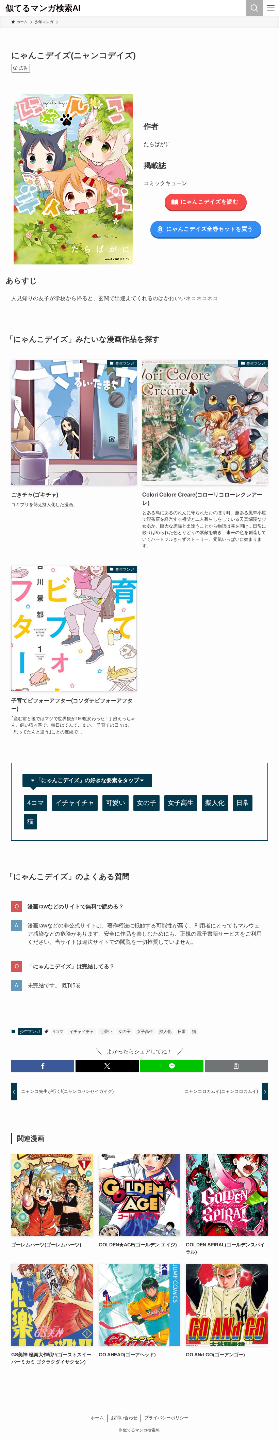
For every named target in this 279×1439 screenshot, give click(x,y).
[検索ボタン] (254, 8)
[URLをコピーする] (236, 1066)
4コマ (35, 802)
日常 (242, 802)
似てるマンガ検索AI (43, 8)
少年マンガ (30, 1031)
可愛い (115, 802)
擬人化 (215, 802)
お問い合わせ (124, 1417)
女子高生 (181, 802)
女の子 (146, 802)
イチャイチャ (74, 802)
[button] (43, 1066)
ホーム (97, 1417)
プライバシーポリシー (166, 1417)
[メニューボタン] (271, 8)
